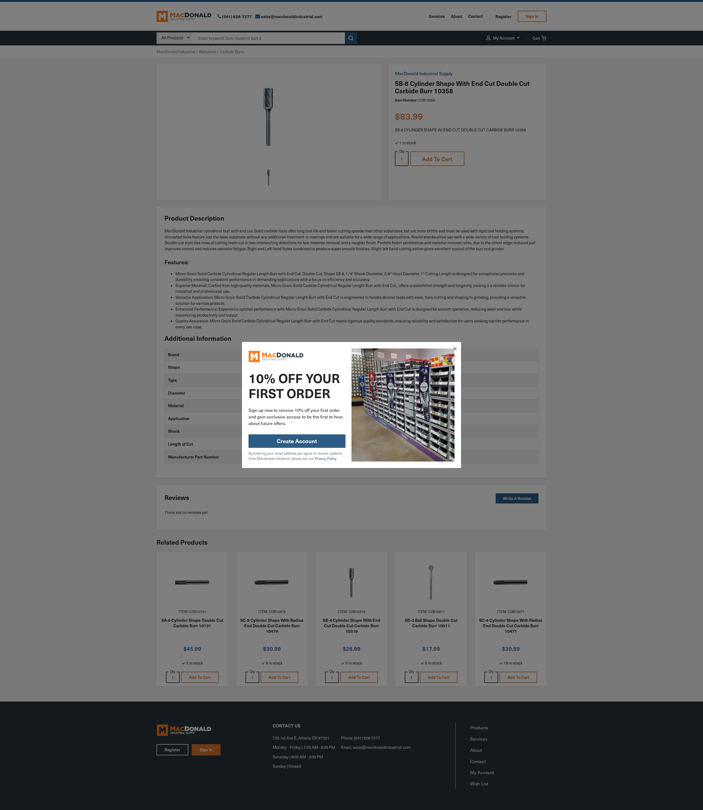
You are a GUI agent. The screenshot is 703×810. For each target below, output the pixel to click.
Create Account (297, 441)
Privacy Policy (325, 458)
